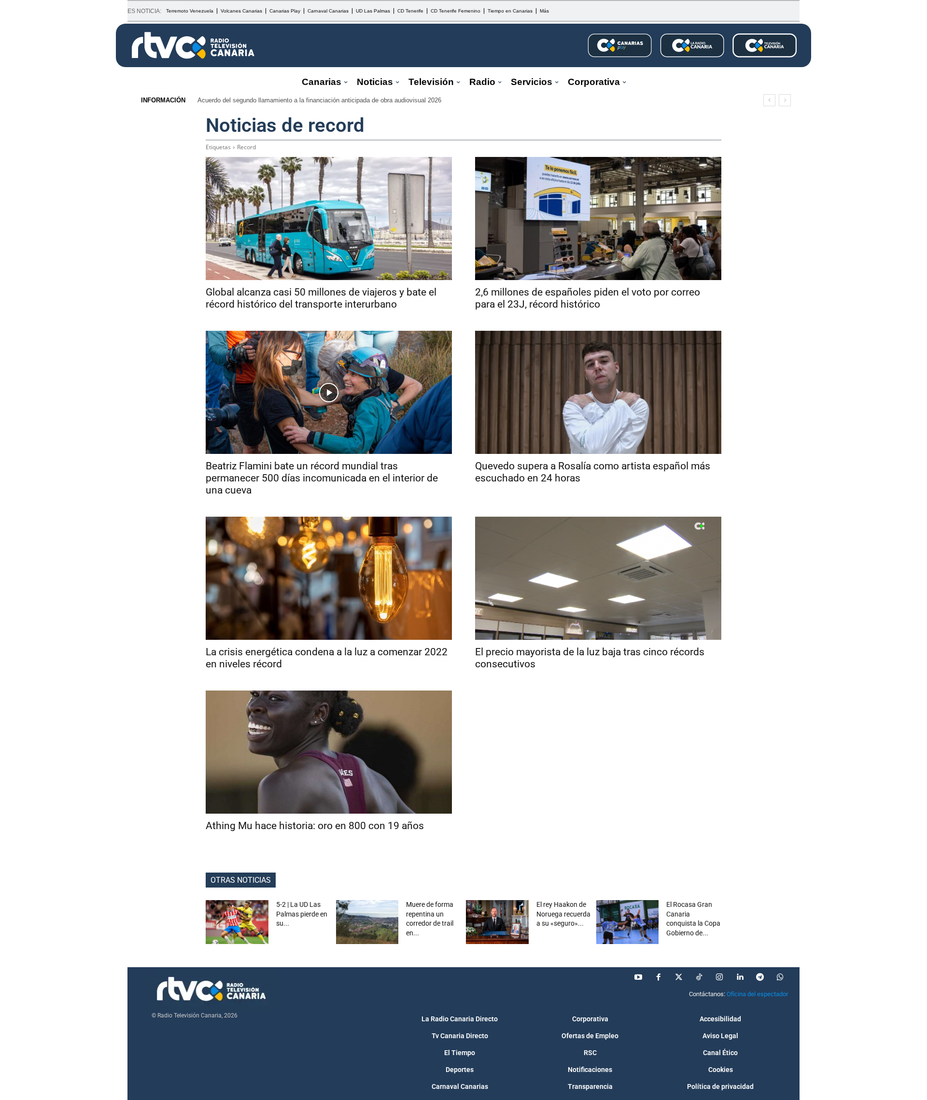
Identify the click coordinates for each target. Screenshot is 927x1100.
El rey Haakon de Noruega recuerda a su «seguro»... (563, 914)
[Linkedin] (739, 977)
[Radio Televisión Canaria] (193, 45)
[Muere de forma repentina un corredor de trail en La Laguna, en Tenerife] (367, 922)
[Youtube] (638, 977)
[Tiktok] (699, 977)
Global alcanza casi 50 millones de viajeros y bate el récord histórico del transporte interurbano (321, 298)
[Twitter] (679, 977)
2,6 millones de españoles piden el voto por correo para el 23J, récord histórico (587, 298)
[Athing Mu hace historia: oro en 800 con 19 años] (329, 752)
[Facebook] (658, 977)
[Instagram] (719, 977)
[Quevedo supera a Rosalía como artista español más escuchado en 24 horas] (598, 392)
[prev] (769, 100)
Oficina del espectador (757, 994)
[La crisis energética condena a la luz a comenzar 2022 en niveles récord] (329, 578)
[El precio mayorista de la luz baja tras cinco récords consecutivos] (598, 578)
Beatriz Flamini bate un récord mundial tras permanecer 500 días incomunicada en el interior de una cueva (322, 478)
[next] (785, 100)
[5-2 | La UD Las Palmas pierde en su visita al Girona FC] (237, 922)
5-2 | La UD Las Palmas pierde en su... (301, 914)
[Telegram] (760, 977)
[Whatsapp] (780, 977)
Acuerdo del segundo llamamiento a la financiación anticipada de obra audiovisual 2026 (319, 100)
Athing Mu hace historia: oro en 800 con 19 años (315, 826)
